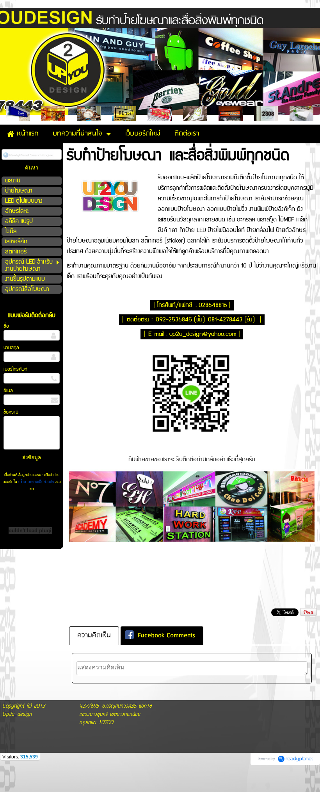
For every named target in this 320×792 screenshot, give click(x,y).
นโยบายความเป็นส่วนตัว (36, 482)
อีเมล (8, 391)
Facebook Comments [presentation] (166, 635)
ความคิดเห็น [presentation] (94, 635)
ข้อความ (11, 412)
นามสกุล (11, 348)
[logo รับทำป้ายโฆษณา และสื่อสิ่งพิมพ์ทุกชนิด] (110, 195)
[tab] (94, 635)
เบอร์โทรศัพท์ (15, 369)
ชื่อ (6, 326)
